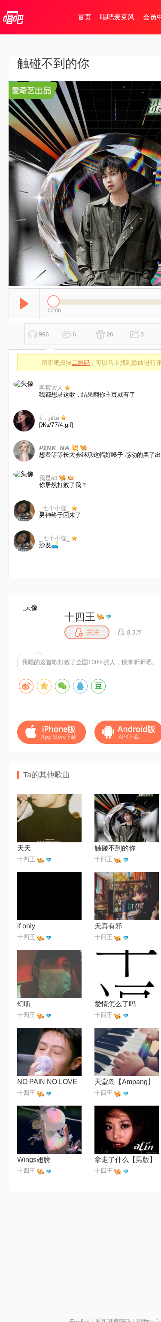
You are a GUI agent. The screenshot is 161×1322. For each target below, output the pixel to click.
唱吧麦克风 (117, 17)
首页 (84, 17)
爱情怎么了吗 (115, 1004)
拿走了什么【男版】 (125, 1159)
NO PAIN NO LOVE (47, 1081)
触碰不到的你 (115, 848)
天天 (24, 848)
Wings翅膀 (33, 1159)
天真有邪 (108, 926)
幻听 (24, 1004)
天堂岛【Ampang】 (124, 1081)
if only (26, 926)
